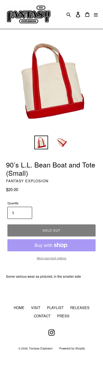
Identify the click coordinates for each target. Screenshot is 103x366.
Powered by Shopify (72, 348)
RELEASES (80, 307)
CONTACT (42, 315)
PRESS (63, 315)
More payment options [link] (51, 258)
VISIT (35, 307)
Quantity (13, 203)
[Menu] (96, 14)
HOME (19, 307)
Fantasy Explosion (41, 348)
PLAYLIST (55, 307)
